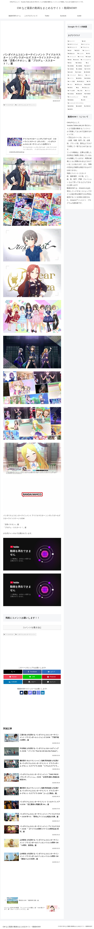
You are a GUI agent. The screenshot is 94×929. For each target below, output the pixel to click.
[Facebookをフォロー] (34, 692)
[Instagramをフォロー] (38, 692)
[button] (32, 682)
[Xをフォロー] (26, 692)
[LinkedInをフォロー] (43, 692)
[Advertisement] (32, 37)
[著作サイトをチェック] (21, 692)
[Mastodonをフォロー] (30, 692)
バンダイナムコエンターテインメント (26, 105)
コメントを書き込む (32, 627)
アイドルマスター (9, 105)
